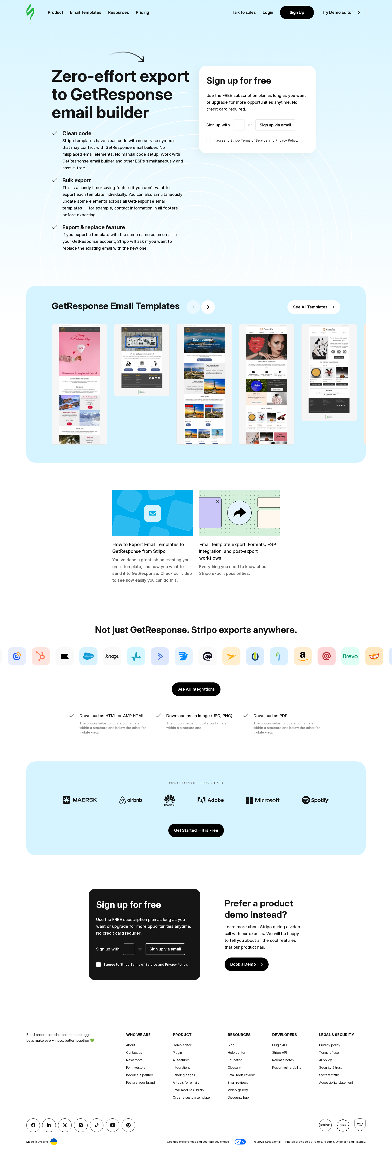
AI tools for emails (186, 1082)
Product (55, 12)
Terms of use (329, 1052)
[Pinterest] (128, 1125)
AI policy (325, 1060)
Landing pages (184, 1075)
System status (329, 1075)
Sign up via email (275, 125)
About (130, 1045)
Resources (118, 12)
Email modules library (188, 1090)
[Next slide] (208, 307)
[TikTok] (96, 1125)
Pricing (142, 12)
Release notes (283, 1060)
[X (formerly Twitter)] (65, 1125)
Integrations (181, 1067)
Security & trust (330, 1067)
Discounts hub (238, 1097)
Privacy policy (329, 1045)
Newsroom (134, 1060)
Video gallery (238, 1090)
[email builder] (30, 12)
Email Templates (85, 12)
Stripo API (279, 1052)
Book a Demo (243, 964)
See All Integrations (196, 689)
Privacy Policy (286, 140)
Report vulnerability (286, 1067)
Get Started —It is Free (196, 830)
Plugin (177, 1052)
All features (181, 1060)
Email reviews (238, 1082)
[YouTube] (112, 1125)
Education (235, 1060)
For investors (135, 1067)
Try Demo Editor (337, 12)
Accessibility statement (336, 1082)
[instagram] (81, 1125)
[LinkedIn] (49, 1125)
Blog (231, 1045)
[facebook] (33, 1125)
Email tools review (241, 1075)
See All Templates (310, 307)
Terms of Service (254, 140)
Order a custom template (191, 1097)
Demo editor (182, 1045)
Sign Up (297, 12)
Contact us (134, 1052)
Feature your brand (140, 1082)
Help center (236, 1052)
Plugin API (279, 1045)
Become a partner (139, 1075)
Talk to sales (244, 12)
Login (268, 12)
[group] (79, 384)
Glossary (234, 1067)
